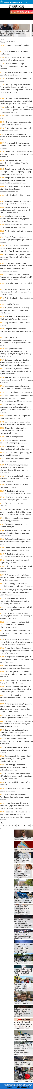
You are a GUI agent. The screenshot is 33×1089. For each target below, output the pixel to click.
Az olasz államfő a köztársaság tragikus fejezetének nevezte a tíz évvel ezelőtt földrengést (15, 210)
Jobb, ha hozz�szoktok (14, 437)
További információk (22, 1087)
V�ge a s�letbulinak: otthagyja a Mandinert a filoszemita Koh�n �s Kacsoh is (16, 379)
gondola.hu (28, 392)
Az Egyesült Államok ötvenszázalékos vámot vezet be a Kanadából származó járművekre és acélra (16, 340)
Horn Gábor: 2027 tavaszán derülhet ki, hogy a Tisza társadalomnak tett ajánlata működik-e (15, 33)
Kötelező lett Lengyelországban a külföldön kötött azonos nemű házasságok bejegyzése (16, 776)
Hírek (2, 40)
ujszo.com (21, 60)
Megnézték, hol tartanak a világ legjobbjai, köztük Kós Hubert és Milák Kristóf (14, 310)
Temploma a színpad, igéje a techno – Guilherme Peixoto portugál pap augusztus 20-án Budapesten (16, 180)
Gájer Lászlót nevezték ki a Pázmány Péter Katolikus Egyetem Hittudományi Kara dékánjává (16, 109)
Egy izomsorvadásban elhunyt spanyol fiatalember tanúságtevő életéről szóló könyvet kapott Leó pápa (15, 732)
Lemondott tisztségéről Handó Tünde (19, 45)
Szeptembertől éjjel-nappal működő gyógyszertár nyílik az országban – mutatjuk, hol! (15, 758)
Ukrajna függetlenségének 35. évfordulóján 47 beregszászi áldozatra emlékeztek (14, 767)
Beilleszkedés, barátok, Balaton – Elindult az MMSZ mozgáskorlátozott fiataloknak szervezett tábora (15, 362)
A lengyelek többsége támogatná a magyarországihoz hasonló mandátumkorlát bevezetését (16, 650)
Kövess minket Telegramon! (13, 2)
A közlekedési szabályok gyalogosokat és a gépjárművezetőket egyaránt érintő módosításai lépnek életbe (15, 407)
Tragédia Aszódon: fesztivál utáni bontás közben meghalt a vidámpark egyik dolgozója (16, 633)
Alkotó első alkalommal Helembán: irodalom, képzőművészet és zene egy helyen (15, 532)
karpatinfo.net (10, 481)
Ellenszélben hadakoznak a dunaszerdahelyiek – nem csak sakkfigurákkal (12, 430)
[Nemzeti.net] (16, 6)
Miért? (26, 2)
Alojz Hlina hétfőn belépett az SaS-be (19, 195)
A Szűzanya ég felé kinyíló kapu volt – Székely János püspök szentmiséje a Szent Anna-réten (16, 592)
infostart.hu (3, 48)
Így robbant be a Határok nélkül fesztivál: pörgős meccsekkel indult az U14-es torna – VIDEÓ (16, 277)
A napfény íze (10, 304)
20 (29, 825)
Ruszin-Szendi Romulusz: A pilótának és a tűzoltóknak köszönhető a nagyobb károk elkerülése (16, 723)
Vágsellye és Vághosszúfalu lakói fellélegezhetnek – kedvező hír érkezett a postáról (15, 291)
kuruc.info (9, 356)
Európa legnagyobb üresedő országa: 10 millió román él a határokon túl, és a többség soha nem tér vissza (16, 265)
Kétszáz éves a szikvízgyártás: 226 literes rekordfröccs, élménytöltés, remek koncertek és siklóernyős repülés (16, 511)
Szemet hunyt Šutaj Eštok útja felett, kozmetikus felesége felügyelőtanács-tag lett (16, 257)
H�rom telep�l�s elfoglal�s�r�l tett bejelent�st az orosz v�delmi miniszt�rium (16, 624)
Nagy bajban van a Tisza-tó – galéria (18, 283)
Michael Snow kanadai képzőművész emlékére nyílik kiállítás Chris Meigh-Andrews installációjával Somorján (16, 398)
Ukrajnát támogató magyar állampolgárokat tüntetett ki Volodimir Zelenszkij (14, 66)
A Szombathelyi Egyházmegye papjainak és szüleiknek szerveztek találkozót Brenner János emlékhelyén (14, 467)
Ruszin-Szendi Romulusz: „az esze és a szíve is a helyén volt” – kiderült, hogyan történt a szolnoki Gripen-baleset (15, 814)
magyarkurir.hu (12, 112)
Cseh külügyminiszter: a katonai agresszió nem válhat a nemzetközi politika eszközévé (16, 674)
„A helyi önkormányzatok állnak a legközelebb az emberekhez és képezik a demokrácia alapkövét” (15, 689)
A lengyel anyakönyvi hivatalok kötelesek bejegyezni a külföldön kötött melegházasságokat (14, 805)
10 (25, 825)
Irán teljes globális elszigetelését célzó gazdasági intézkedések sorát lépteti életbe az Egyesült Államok (16, 100)
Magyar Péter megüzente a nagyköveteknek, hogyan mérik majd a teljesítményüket (14, 601)
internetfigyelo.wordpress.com (9, 95)
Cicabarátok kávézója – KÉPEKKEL (18, 78)
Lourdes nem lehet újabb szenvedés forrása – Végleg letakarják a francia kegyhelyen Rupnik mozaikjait (16, 248)
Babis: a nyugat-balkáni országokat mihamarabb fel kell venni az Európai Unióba (15, 478)
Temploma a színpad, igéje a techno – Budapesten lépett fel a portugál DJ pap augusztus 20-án (16, 171)
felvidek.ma (14, 131)
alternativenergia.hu (17, 744)
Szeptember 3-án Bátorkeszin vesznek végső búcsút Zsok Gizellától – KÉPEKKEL (15, 162)
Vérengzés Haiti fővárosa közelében (18, 116)
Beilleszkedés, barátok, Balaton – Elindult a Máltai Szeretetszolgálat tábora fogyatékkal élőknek (15, 371)
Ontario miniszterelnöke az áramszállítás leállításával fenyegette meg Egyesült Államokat (15, 218)
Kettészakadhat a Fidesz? (15, 392)
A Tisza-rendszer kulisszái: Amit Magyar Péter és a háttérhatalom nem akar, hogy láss (16, 641)
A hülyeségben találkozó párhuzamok (19, 231)
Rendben (10, 1087)
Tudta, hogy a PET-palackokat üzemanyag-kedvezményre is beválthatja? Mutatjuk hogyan (16, 615)
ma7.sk (2, 81)
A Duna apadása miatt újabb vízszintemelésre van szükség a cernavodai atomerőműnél (16, 741)
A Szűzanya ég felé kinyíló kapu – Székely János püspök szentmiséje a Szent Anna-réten (16, 577)
